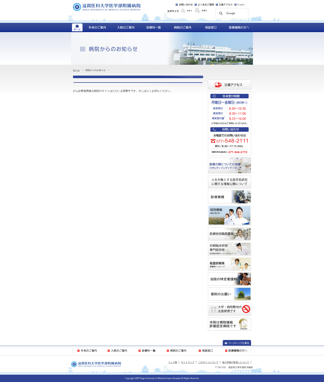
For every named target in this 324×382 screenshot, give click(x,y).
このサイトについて (208, 362)
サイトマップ (187, 362)
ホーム (76, 70)
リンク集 (172, 362)
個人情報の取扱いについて (235, 362)
